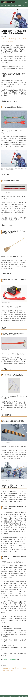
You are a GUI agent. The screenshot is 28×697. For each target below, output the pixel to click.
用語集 (2, 696)
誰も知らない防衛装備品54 (10, 659)
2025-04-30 (3, 36)
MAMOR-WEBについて (11, 696)
